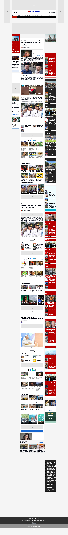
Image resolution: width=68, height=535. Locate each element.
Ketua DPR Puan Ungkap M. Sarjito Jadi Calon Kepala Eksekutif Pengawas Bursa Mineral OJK (52, 393)
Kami (32, 520)
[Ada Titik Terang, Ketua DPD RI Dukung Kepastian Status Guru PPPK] (46, 386)
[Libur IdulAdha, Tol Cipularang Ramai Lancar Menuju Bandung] (25, 419)
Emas (44, 15)
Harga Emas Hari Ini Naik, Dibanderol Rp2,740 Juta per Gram (52, 260)
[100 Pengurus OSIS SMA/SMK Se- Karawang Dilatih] (33, 446)
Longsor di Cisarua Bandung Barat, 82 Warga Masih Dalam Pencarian (24, 410)
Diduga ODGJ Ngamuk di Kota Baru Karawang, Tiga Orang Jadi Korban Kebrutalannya (39, 410)
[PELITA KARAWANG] (34, 11)
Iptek (49, 15)
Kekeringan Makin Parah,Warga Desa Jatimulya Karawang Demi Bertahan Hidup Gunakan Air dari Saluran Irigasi (15, 102)
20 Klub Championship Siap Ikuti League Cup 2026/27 (52, 146)
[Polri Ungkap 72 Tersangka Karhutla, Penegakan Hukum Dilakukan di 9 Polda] (46, 192)
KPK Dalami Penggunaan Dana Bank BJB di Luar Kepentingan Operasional (52, 314)
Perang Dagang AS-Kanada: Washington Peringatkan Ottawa (50, 330)
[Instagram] (33, 518)
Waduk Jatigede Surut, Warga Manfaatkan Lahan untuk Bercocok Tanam (52, 229)
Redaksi (23, 520)
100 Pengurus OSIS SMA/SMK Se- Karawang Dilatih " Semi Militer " (15, 111)
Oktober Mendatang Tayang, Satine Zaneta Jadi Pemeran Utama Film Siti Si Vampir (15, 65)
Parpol (25, 15)
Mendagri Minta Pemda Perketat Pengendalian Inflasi (32, 171)
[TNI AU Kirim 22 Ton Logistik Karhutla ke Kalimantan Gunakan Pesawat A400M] (46, 206)
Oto (46, 15)
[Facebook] (30, 140)
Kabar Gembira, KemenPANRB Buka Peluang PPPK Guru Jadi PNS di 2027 (52, 390)
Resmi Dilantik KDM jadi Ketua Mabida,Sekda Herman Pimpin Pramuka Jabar (25, 192)
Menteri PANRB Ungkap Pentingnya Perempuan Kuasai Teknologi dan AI (52, 366)
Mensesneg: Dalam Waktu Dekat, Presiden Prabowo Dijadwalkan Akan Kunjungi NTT (52, 203)
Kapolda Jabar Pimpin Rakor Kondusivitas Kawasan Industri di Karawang (28, 244)
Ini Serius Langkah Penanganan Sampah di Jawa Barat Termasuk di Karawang (32, 179)
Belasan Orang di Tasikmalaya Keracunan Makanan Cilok (28, 126)
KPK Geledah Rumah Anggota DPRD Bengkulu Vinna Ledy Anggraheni (52, 310)
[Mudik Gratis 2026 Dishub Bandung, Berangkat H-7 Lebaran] (24, 175)
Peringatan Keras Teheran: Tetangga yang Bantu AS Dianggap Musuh (52, 333)
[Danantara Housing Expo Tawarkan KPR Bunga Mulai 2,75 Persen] (46, 253)
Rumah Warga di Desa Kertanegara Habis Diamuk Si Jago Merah (39, 171)
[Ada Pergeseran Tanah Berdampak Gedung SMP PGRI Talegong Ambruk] (42, 189)
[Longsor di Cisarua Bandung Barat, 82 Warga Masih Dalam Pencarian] (24, 406)
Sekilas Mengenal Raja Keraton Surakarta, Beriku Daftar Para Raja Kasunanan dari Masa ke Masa (51, 490)
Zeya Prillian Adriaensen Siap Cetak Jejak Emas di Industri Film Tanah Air (32, 410)
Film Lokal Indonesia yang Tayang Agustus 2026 (15, 62)
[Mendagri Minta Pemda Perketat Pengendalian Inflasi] (32, 167)
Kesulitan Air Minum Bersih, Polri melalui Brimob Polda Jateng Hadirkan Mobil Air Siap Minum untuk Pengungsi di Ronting (52, 283)
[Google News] (32, 518)
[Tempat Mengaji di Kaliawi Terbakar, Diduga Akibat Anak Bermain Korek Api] (46, 62)
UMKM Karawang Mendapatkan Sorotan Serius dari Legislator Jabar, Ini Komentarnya (52, 256)
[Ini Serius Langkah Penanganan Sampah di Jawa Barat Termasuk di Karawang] (32, 175)
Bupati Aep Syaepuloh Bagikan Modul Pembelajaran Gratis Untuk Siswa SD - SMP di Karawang (41, 450)
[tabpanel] (50, 38)
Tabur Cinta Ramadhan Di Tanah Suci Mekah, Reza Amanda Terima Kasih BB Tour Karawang (32, 402)
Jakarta (16, 15)
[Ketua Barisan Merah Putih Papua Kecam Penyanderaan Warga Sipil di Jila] (46, 195)
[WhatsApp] (32, 140)
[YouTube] (35, 518)
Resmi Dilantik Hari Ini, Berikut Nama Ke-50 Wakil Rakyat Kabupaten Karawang (51, 477)
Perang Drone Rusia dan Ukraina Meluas (52, 336)
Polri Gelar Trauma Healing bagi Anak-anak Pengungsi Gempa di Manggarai (52, 199)
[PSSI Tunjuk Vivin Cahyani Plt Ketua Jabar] (25, 300)
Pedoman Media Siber (28, 520)
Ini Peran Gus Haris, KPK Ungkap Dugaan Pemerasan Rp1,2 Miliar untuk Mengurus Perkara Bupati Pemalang (51, 486)
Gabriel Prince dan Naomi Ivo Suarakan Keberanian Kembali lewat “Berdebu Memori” (15, 46)
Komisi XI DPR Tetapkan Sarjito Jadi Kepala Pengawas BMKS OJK (52, 73)
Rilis (45, 520)
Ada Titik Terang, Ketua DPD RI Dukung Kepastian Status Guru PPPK (52, 386)
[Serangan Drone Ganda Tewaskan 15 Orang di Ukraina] (46, 341)
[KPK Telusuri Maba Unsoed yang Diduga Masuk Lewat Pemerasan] (50, 298)
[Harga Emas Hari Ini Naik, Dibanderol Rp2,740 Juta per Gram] (46, 260)
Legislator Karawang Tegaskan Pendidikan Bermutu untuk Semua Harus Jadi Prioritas (39, 356)
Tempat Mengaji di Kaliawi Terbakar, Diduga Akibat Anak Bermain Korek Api (15, 107)
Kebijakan (37, 520)
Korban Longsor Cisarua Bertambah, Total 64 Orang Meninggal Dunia (39, 244)
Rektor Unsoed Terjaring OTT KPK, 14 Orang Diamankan (52, 306)
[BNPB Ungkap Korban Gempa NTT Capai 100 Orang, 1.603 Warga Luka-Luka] (46, 120)
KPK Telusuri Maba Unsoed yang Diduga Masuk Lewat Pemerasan (49, 303)
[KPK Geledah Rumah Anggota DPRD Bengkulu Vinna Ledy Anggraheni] (46, 310)
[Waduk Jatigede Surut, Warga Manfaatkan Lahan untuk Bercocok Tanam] (46, 230)
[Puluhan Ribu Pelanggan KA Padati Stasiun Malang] (46, 173)
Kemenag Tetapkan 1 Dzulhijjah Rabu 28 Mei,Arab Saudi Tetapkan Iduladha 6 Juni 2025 (42, 422)
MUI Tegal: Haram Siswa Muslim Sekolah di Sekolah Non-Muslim (51, 480)
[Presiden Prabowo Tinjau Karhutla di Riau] (46, 127)
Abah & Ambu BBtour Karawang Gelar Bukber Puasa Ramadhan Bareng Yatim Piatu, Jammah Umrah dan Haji (24, 402)
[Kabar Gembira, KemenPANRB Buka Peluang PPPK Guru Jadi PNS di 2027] (46, 390)
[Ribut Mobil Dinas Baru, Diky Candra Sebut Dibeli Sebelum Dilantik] (22, 130)
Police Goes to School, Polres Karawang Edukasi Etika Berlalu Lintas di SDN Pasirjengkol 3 (33, 192)
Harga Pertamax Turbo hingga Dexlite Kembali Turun (51, 469)
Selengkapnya (15, 51)
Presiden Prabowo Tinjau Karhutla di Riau (52, 127)
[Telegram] (34, 140)
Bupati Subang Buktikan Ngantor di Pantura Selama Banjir (42, 303)
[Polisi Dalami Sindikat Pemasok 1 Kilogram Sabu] (34, 248)
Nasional (19, 15)
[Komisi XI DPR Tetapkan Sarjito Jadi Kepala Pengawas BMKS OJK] (46, 73)
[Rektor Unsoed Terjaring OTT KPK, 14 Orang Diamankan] (46, 306)
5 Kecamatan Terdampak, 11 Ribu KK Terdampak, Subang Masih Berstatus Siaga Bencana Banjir (28, 248)
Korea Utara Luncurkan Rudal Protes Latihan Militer (52, 363)
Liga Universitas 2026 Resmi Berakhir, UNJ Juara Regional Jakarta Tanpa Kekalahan (52, 154)
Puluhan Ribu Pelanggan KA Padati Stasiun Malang (51, 173)
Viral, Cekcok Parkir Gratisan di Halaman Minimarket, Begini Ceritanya (39, 402)
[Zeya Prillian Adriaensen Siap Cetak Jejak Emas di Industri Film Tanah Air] (32, 406)
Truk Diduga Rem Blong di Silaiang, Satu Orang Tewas (52, 177)
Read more (32, 239)
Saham (38, 15)
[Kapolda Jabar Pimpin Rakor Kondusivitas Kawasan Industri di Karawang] (22, 245)
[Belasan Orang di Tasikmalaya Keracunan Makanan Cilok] (22, 126)
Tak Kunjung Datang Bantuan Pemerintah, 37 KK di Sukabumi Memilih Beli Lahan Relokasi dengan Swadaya (52, 96)
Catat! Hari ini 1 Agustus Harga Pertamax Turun (51, 475)
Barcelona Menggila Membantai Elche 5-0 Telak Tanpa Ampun (52, 150)
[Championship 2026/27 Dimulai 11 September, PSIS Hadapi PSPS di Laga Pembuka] (50, 138)
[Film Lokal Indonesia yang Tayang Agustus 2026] (15, 58)
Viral (54, 15)
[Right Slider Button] (55, 14)
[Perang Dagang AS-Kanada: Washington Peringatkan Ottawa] (50, 324)
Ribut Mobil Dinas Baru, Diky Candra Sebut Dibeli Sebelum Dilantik (28, 130)
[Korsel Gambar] (50, 38)
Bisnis (35, 15)
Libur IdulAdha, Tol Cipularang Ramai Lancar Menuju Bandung (25, 422)
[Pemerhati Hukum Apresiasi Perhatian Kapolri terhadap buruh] (46, 123)
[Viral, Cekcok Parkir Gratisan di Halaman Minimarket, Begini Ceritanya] (39, 397)
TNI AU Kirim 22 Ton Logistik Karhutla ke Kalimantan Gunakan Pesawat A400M (52, 206)
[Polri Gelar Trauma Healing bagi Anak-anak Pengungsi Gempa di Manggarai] (46, 199)
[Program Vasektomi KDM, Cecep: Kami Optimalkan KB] (34, 126)
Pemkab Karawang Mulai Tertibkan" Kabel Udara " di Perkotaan (52, 359)
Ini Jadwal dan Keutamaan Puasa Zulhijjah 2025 (33, 422)
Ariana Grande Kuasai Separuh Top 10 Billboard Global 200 (15, 49)
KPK (29, 15)
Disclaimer (40, 520)
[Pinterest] (38, 518)
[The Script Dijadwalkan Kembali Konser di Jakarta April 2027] (15, 38)
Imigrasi (33, 15)
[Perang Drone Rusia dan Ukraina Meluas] (46, 337)
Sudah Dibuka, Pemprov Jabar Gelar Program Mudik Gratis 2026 (39, 179)
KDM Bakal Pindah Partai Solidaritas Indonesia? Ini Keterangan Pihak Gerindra (49, 223)
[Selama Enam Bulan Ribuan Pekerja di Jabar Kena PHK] (46, 233)
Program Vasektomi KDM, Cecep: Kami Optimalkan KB (39, 126)
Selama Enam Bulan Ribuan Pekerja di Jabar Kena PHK (52, 233)
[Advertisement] (34, 5)
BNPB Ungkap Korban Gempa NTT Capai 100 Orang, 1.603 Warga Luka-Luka (52, 119)
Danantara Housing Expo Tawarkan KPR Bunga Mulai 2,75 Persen (52, 253)
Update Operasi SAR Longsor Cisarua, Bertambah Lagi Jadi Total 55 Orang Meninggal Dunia (33, 303)
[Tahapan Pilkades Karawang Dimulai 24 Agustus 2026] (46, 100)
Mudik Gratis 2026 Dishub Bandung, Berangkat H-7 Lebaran (24, 179)
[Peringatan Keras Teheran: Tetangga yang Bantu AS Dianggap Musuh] (46, 333)
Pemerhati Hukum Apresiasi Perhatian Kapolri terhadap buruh (52, 123)
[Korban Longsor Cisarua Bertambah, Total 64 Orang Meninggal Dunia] (34, 245)
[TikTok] (36, 518)
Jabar (13, 15)
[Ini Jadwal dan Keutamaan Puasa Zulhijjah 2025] (33, 419)
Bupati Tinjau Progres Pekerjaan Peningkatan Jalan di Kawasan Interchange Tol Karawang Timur (52, 181)
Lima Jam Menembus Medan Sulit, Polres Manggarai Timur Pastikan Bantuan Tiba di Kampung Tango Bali (50, 170)
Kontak (35, 520)
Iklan (43, 520)
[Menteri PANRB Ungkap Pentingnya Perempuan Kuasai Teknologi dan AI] (46, 367)
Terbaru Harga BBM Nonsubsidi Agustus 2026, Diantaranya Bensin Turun (51, 472)
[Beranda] (21, 39)
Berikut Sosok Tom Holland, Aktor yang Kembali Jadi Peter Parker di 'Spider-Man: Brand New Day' (15, 68)
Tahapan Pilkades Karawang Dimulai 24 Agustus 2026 (52, 100)
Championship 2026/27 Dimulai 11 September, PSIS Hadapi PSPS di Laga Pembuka (50, 143)
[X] (28, 140)
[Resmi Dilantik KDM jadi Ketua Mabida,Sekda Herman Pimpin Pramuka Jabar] (25, 189)
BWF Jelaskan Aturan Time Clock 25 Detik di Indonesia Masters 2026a (51, 466)
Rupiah (41, 15)
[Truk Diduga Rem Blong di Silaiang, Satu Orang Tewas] (46, 177)
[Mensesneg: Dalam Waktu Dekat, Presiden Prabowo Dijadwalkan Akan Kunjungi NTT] (46, 203)
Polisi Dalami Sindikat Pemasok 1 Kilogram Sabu (39, 248)
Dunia (22, 15)
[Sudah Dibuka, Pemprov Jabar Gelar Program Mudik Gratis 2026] (39, 175)
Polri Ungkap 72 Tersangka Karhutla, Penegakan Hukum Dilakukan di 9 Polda (52, 191)
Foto (51, 15)
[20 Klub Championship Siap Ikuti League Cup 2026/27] (46, 146)
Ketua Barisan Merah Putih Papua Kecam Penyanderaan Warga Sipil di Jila (52, 195)
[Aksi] (50, 351)
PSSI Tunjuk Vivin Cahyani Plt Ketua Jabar (25, 303)
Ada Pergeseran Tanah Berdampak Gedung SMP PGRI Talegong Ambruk (42, 192)
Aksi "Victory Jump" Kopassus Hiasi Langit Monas (50, 356)
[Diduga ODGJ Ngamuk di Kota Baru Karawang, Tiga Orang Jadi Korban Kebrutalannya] (39, 406)
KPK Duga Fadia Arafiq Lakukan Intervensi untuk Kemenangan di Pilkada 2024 (24, 171)
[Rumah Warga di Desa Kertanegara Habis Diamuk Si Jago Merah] (39, 167)
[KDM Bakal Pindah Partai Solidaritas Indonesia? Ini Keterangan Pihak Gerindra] (50, 217)
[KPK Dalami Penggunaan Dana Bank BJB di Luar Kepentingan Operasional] (46, 314)
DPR (27, 15)
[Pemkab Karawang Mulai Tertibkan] (46, 359)
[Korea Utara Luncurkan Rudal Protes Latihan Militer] (46, 363)
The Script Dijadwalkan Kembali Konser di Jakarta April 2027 (15, 43)
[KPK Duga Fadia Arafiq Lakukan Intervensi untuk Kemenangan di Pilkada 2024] (24, 167)
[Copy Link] (35, 140)
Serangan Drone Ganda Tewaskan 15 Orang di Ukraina (52, 340)
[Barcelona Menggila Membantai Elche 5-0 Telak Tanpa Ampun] (46, 150)
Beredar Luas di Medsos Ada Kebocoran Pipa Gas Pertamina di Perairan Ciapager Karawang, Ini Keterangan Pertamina (51, 483)
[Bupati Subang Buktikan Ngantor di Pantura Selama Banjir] (42, 300)
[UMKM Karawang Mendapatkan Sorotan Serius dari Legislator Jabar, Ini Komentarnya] (46, 256)
